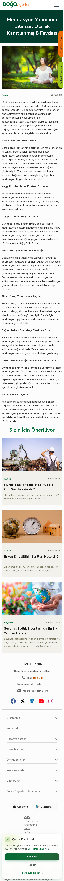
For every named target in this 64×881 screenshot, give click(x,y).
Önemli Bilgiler (16, 760)
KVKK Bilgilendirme (31, 819)
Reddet (32, 864)
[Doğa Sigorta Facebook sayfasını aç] (13, 701)
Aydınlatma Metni (30, 826)
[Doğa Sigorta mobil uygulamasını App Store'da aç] (19, 807)
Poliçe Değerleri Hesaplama (24, 791)
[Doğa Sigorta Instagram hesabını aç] (50, 701)
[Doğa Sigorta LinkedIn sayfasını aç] (32, 701)
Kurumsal (12, 728)
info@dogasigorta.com (35, 690)
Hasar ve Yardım (16, 739)
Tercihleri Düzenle (32, 872)
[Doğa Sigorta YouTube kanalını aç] (41, 701)
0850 (35, 678)
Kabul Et (32, 856)
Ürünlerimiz (14, 718)
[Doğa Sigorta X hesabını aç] (22, 701)
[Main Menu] (57, 5)
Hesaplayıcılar (15, 749)
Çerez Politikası (36, 848)
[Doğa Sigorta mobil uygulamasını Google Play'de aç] (45, 807)
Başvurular (13, 781)
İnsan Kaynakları (16, 770)
